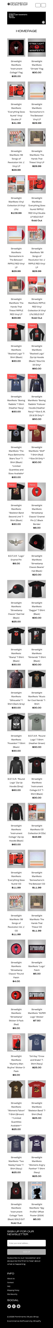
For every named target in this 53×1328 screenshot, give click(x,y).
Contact (10, 1282)
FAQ (8, 1286)
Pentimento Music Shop (27, 1317)
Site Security (12, 1294)
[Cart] (43, 5)
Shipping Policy (13, 1290)
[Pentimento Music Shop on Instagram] (19, 1306)
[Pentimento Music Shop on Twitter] (9, 1306)
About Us (11, 1279)
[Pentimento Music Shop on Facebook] (14, 1306)
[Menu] (38, 5)
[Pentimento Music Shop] (17, 5)
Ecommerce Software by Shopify (24, 1321)
